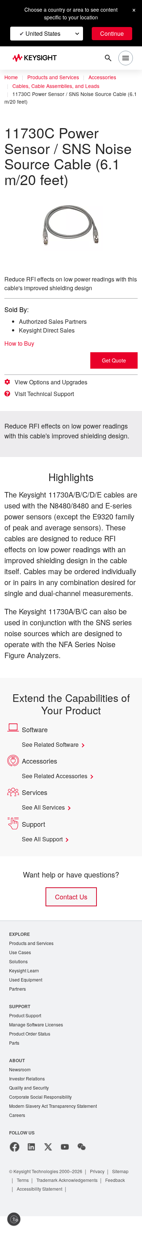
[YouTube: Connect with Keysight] (64, 1163)
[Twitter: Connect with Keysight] (48, 1163)
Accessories (106, 77)
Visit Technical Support (47, 393)
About (17, 1075)
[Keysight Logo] (37, 58)
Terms (49, 1196)
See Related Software (53, 755)
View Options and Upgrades (53, 382)
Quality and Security (30, 1103)
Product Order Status (31, 1047)
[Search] (108, 58)
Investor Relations (28, 1093)
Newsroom (20, 1084)
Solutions (19, 973)
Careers (17, 1131)
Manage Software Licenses (38, 1038)
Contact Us (71, 907)
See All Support (44, 850)
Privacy (104, 1188)
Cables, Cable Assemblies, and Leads (56, 86)
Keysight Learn (24, 983)
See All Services (45, 818)
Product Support (26, 1029)
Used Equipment (26, 992)
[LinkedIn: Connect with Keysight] (31, 1163)
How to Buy (21, 343)
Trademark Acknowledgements (97, 1196)
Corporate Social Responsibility (42, 1112)
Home (11, 77)
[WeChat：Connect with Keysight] (81, 1163)
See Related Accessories (57, 787)
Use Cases (20, 964)
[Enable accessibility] (13, 1219)
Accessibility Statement (71, 1205)
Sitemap (26, 1196)
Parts (14, 1057)
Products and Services (55, 77)
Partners (18, 1002)
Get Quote (114, 360)
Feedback (27, 1205)
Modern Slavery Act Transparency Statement (56, 1122)
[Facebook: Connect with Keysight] (14, 1163)
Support (20, 1019)
